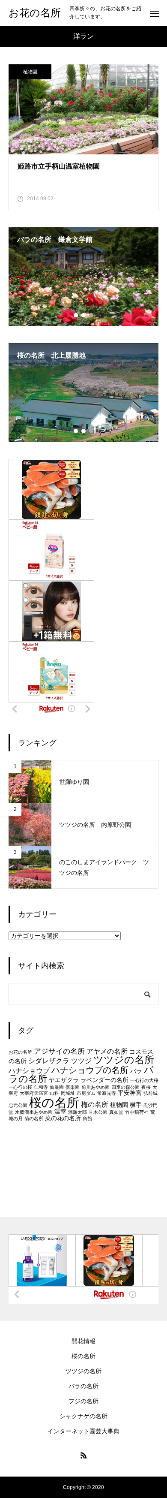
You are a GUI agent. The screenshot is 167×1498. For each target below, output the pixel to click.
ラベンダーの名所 (104, 1080)
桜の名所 (54, 1102)
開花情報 (83, 1341)
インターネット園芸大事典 (83, 1431)
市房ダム (86, 1093)
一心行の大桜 (144, 1080)
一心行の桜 (20, 1087)
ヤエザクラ (64, 1080)
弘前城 (150, 1093)
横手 (136, 1105)
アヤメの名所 (107, 1051)
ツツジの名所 (123, 1059)
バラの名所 (83, 1386)
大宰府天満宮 (34, 1093)
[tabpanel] (83, 276)
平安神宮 (130, 1093)
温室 (60, 1112)
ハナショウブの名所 (89, 1070)
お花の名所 (20, 1052)
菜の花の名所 (63, 1118)
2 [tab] (83, 315)
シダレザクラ (48, 1060)
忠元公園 (18, 1105)
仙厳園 (57, 1087)
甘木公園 (98, 1112)
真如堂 (116, 1112)
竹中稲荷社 (137, 1112)
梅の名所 (94, 1104)
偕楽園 (73, 1087)
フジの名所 (83, 1401)
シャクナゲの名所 (83, 1416)
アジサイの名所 (59, 1051)
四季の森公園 (125, 1087)
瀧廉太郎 (77, 1112)
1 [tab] (76, 315)
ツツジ (81, 1060)
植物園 (30, 71)
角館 (87, 1118)
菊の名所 (33, 1118)
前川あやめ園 (95, 1087)
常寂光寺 (106, 1093)
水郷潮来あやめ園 (34, 1112)
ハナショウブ (29, 1070)
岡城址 (68, 1093)
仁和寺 (41, 1087)
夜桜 (146, 1087)
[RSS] (83, 1455)
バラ (136, 1071)
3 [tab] (91, 315)
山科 (54, 1093)
